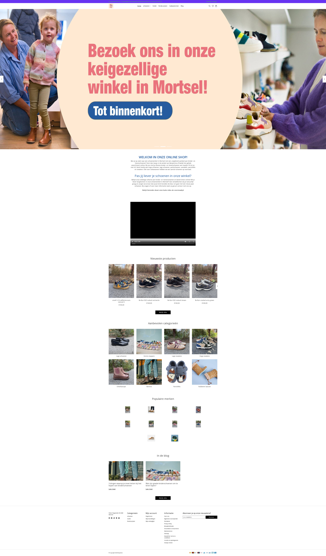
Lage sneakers (177, 356)
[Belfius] (201, 553)
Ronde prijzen (163, 6)
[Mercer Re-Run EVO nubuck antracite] (149, 281)
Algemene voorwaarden (171, 519)
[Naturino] (127, 424)
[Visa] (207, 553)
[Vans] (151, 438)
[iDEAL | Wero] (190, 553)
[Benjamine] (111, 6)
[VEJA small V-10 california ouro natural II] (121, 281)
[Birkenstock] (151, 410)
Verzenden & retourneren (171, 528)
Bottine (149, 387)
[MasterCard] (193, 553)
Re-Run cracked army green (204, 300)
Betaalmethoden (169, 526)
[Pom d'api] (174, 424)
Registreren (149, 516)
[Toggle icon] (209, 6)
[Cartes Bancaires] (212, 553)
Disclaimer (167, 521)
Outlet (154, 6)
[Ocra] (151, 424)
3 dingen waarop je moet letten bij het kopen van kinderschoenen (125, 484)
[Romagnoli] (198, 424)
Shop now (163, 137)
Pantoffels (176, 387)
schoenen (130, 516)
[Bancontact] (196, 553)
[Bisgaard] (174, 410)
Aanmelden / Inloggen (211, 1)
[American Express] (215, 553)
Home (139, 6)
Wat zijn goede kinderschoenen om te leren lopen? (162, 484)
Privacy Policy (168, 523)
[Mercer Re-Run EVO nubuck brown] (177, 281)
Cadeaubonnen (174, 6)
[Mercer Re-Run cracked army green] (204, 281)
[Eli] (198, 410)
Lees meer (112, 489)
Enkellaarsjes (121, 387)
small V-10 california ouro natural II (121, 301)
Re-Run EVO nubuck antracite (149, 300)
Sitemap (166, 533)
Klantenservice (168, 531)
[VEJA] (174, 438)
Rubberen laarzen (204, 387)
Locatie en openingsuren (171, 540)
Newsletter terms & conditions (169, 537)
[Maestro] (199, 553)
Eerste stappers (149, 356)
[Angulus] (127, 410)
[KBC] (204, 553)
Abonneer (211, 517)
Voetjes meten (168, 543)
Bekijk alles (163, 312)
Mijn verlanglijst (150, 521)
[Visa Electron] (210, 553)
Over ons (166, 516)
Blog (182, 6)
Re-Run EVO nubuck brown (176, 300)
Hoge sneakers (205, 356)
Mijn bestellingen (150, 519)
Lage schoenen (121, 356)
